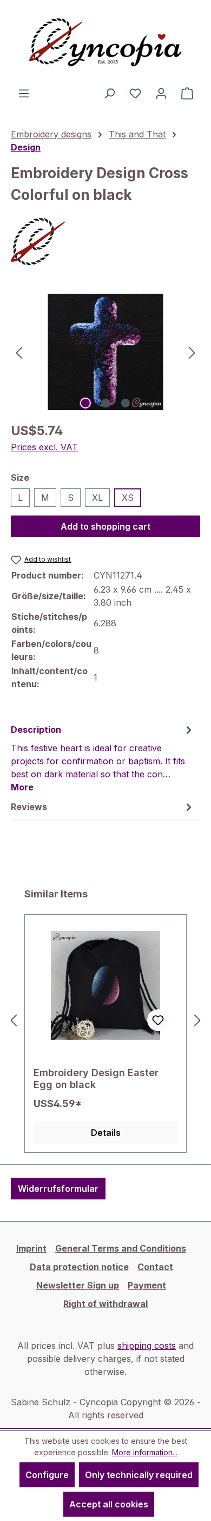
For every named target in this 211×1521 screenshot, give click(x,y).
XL (97, 497)
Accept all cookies (108, 1504)
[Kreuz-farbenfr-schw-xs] (105, 352)
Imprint (31, 1248)
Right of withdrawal (105, 1303)
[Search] (109, 93)
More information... (144, 1452)
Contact (155, 1266)
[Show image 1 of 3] (85, 403)
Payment (147, 1285)
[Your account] (161, 93)
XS (128, 497)
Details (106, 1132)
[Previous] (19, 351)
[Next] (192, 351)
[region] (105, 352)
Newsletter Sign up (77, 1285)
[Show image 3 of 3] (125, 403)
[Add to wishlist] (158, 1020)
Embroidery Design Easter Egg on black (96, 1078)
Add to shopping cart (105, 526)
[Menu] (24, 93)
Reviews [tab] (29, 806)
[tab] (103, 757)
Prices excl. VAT (44, 447)
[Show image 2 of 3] (105, 403)
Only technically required (139, 1474)
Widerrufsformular (58, 1188)
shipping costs (146, 1345)
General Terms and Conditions (120, 1248)
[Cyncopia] (105, 242)
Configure (47, 1474)
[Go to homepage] (105, 43)
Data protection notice (79, 1266)
